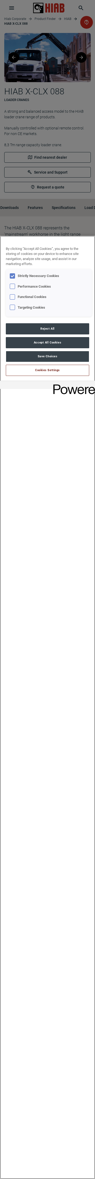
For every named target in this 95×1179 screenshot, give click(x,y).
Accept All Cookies (47, 342)
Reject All (47, 328)
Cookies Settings (47, 370)
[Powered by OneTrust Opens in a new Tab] (72, 385)
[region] (47, 707)
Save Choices (48, 356)
